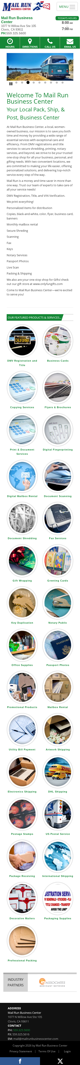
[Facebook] (20, 1061)
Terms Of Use (47, 1051)
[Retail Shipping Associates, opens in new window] (52, 983)
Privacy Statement (21, 1051)
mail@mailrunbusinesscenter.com (35, 1039)
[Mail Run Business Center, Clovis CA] (26, 6)
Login (67, 1051)
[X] (60, 1061)
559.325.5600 (21, 1030)
